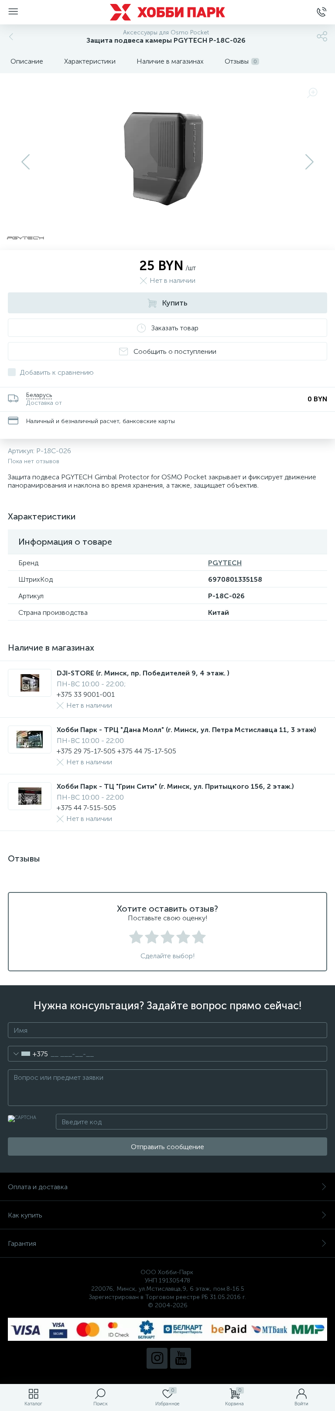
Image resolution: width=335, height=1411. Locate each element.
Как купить (25, 1215)
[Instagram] (157, 1358)
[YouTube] (180, 1358)
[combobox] (28, 1053)
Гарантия (22, 1243)
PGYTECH (225, 563)
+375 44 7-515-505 (86, 808)
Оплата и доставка (38, 1187)
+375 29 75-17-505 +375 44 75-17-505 (116, 751)
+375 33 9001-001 (86, 694)
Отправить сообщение (167, 1147)
